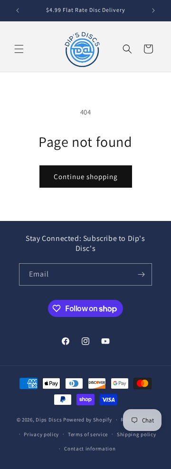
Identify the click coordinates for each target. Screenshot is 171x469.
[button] (19, 48)
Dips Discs (49, 419)
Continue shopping (86, 176)
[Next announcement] (153, 10)
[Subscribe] (141, 274)
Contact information (89, 448)
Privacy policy (41, 434)
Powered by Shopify (87, 419)
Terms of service (88, 434)
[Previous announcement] (17, 10)
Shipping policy (136, 434)
